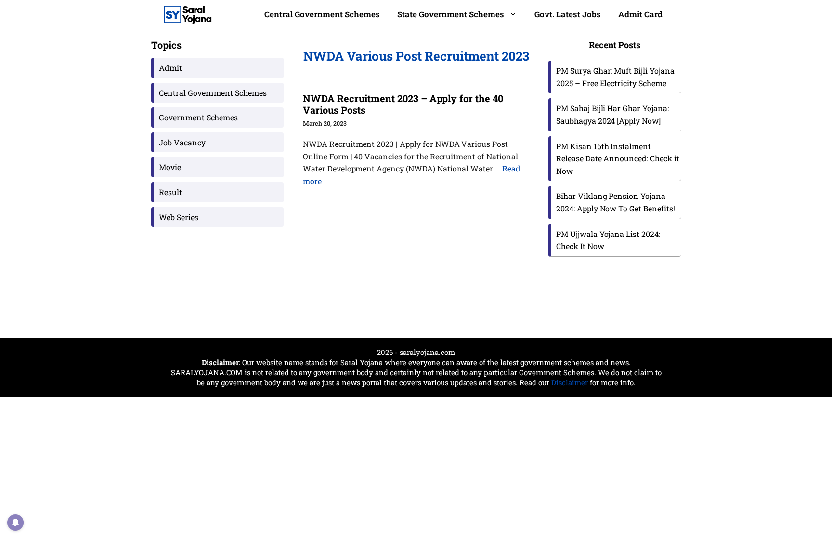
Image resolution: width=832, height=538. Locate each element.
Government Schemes (198, 117)
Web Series (178, 217)
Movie (170, 167)
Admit (170, 68)
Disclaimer (569, 382)
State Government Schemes (450, 14)
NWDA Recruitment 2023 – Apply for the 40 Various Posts (403, 104)
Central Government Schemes (322, 14)
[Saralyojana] (188, 14)
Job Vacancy (182, 142)
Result (170, 192)
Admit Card (640, 14)
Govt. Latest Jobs (567, 14)
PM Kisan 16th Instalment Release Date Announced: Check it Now (617, 158)
